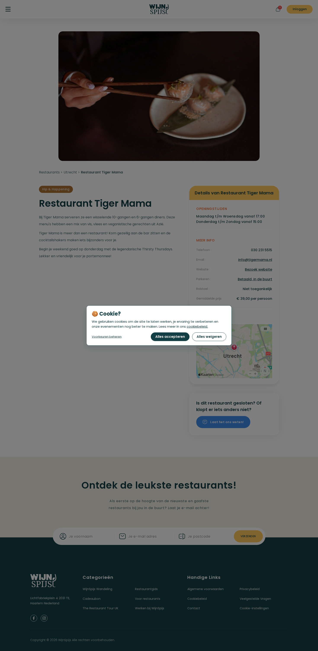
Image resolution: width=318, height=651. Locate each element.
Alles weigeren (209, 336)
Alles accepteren (170, 336)
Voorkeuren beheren (107, 337)
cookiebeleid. (197, 326)
